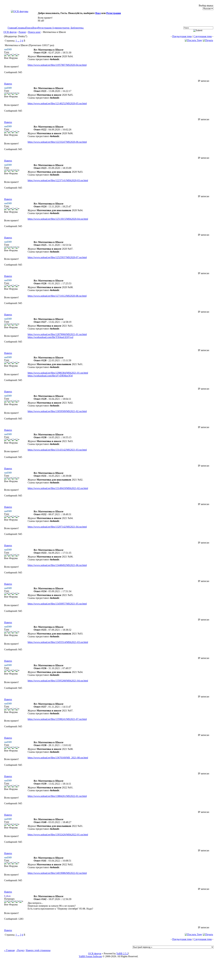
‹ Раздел (20, 950)
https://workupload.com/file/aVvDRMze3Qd (50, 375)
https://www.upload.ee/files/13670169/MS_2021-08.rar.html (58, 757)
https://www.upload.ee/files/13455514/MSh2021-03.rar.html (58, 642)
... (18, 40)
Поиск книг (34, 32)
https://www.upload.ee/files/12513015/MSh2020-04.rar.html (58, 219)
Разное (22, 32)
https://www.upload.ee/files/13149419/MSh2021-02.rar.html (58, 488)
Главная (12, 27)
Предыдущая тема (182, 36)
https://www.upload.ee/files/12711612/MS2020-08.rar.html (57, 295)
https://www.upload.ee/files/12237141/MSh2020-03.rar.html (58, 180)
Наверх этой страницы (38, 950)
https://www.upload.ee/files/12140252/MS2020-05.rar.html (57, 103)
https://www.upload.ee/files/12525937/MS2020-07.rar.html (57, 257)
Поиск (28, 27)
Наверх (8, 83)
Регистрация (113, 13)
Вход (98, 13)
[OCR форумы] (19, 11)
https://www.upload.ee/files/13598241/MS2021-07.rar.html (57, 719)
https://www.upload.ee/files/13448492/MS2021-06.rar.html (57, 565)
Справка (20, 27)
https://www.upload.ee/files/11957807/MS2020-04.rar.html (57, 65)
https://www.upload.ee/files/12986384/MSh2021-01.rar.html (58, 372)
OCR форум (10, 32)
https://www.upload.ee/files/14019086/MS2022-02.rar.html (57, 873)
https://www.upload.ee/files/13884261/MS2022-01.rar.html (57, 796)
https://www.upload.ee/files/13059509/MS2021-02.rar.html (57, 411)
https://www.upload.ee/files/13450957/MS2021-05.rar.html (57, 603)
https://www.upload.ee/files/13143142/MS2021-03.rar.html (57, 449)
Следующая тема (202, 36)
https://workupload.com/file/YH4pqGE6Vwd (50, 337)
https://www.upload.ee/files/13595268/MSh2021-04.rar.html (58, 680)
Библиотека (77, 27)
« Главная (9, 950)
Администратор (60, 27)
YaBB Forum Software (90, 956)
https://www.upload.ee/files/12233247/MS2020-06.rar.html (57, 142)
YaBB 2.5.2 (122, 953)
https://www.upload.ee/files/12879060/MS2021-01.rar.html (57, 334)
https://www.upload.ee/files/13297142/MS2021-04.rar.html (57, 526)
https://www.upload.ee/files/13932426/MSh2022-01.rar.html (58, 834)
